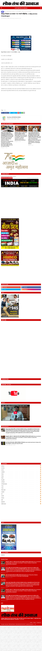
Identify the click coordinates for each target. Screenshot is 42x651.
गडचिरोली (21, 472)
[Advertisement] (21, 27)
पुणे (21, 493)
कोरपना (21, 470)
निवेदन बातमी (21, 489)
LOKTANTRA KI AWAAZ (21, 8)
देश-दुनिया (21, 480)
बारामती (21, 495)
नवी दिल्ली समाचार (21, 484)
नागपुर (21, 486)
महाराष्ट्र (21, 497)
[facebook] (31, 287)
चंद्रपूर (21, 476)
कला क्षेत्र (21, 468)
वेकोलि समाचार (21, 503)
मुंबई (21, 499)
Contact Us (39, 622)
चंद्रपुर (5, 11)
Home (31, 622)
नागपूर (21, 487)
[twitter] (11, 289)
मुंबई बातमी (21, 501)
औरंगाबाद (21, 466)
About (34, 622)
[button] (2, 12)
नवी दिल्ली (21, 482)
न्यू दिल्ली (21, 491)
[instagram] (31, 289)
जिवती (21, 478)
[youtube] (11, 287)
